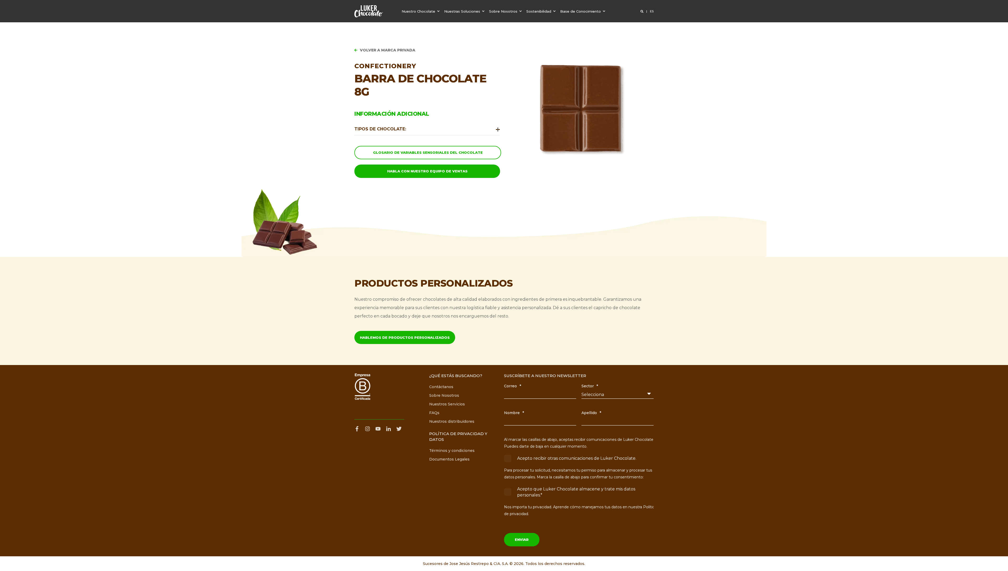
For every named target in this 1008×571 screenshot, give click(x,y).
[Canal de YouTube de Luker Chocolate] (378, 428)
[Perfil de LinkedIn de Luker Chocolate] (388, 428)
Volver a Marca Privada (387, 50)
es (652, 11)
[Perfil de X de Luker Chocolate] (399, 428)
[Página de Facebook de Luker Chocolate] (358, 428)
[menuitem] (421, 11)
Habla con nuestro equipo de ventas (427, 171)
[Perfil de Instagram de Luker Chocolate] (367, 428)
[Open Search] (642, 11)
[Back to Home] (368, 11)
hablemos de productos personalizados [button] (405, 337)
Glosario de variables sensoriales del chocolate (428, 152)
